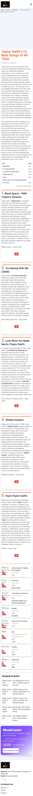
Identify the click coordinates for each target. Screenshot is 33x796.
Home (2, 10)
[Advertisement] (16, 30)
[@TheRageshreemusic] (5, 780)
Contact (3, 793)
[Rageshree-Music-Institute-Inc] (2, 780)
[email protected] (12, 776)
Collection (15, 10)
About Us (4, 788)
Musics (8, 10)
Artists (3, 790)
